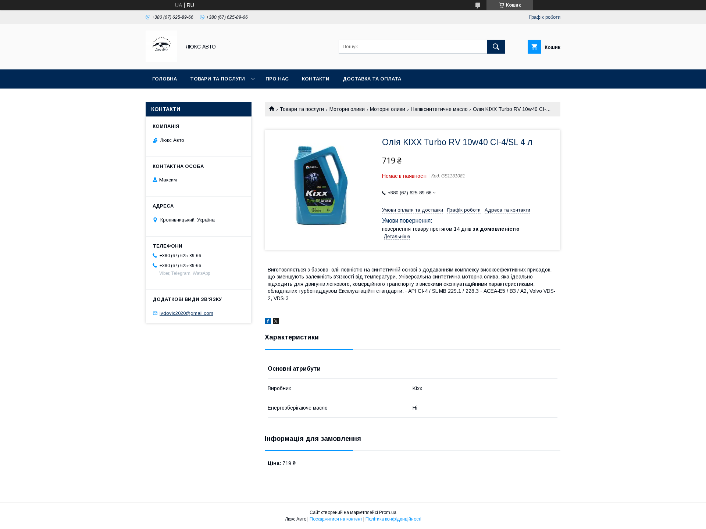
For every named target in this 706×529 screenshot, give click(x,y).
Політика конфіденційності (393, 519)
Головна (164, 79)
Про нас (277, 79)
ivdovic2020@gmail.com (186, 313)
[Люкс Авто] (161, 60)
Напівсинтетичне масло (439, 109)
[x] (276, 322)
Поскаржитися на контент (336, 519)
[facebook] (268, 322)
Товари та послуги (217, 79)
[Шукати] (496, 47)
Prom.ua (387, 512)
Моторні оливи (347, 109)
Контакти (315, 79)
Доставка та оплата (372, 79)
